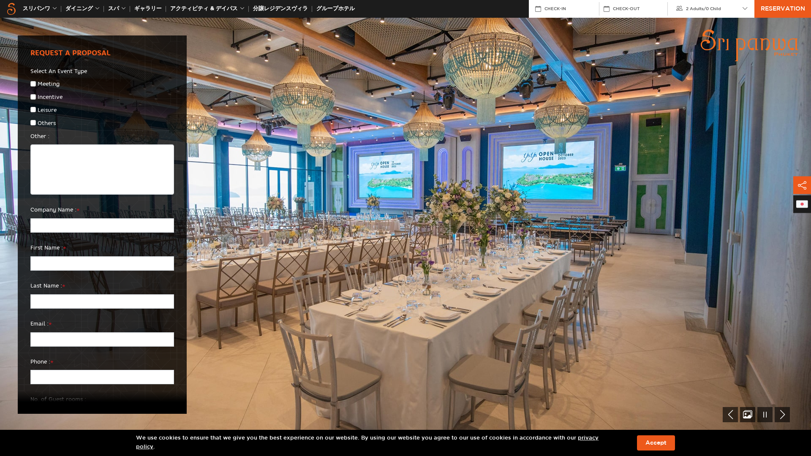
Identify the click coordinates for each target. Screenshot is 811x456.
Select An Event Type (58, 71)
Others (47, 122)
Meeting (49, 83)
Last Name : (47, 285)
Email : (41, 323)
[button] (730, 414)
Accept (656, 442)
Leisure (47, 109)
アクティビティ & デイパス (204, 8)
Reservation (783, 8)
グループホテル (335, 8)
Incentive (50, 96)
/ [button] (703, 9)
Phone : (42, 361)
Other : (39, 136)
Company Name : (55, 209)
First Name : (48, 247)
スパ (113, 8)
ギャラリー (148, 8)
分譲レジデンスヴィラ (280, 8)
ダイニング (79, 8)
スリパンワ (36, 8)
